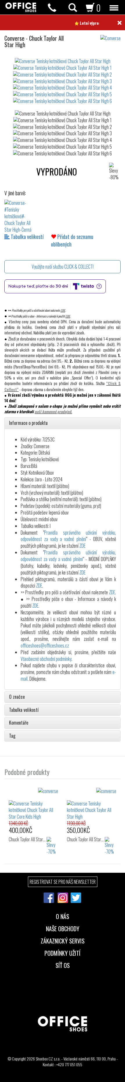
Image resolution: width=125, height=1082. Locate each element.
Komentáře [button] (18, 723)
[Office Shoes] (21, 7)
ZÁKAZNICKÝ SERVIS (63, 940)
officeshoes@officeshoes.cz (45, 645)
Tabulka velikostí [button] (24, 710)
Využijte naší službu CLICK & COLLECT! (63, 266)
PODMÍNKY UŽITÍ (62, 952)
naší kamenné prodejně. (53, 411)
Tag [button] (12, 736)
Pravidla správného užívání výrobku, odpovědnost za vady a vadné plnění (68, 536)
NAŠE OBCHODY (62, 928)
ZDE (62, 310)
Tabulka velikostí (27, 236)
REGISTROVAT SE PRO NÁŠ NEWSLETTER (63, 881)
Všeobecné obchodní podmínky (46, 658)
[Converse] (112, 35)
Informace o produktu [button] (28, 423)
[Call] (52, 7)
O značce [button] (17, 697)
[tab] (62, 423)
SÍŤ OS (63, 965)
